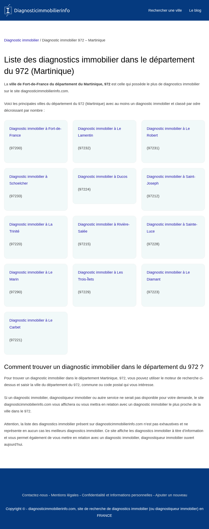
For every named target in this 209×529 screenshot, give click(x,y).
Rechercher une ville (165, 10)
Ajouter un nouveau (171, 495)
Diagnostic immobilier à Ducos (102, 177)
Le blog (195, 10)
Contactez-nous (35, 495)
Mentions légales (65, 495)
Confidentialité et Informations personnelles (117, 495)
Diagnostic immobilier (21, 40)
